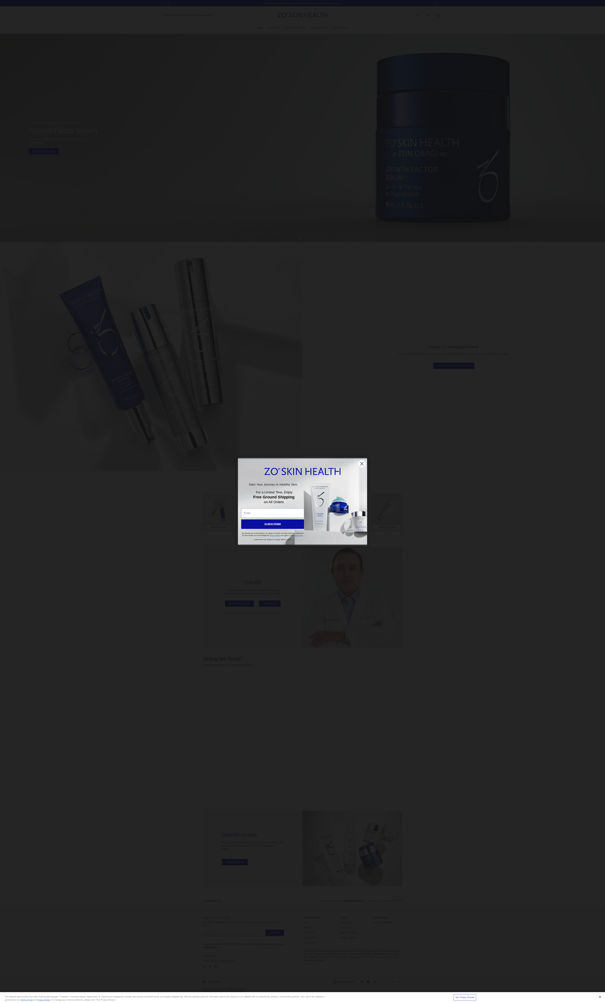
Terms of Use (27, 999)
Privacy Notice (43, 999)
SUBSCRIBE (272, 524)
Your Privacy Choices (464, 997)
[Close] (599, 997)
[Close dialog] (362, 464)
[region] (302, 997)
